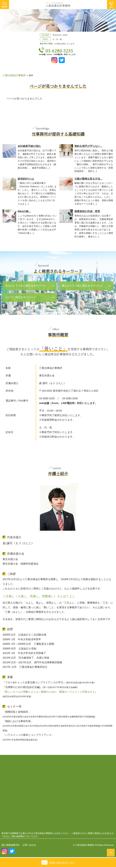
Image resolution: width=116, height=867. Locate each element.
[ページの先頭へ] (110, 852)
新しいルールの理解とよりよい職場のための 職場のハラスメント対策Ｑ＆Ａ (50, 691)
